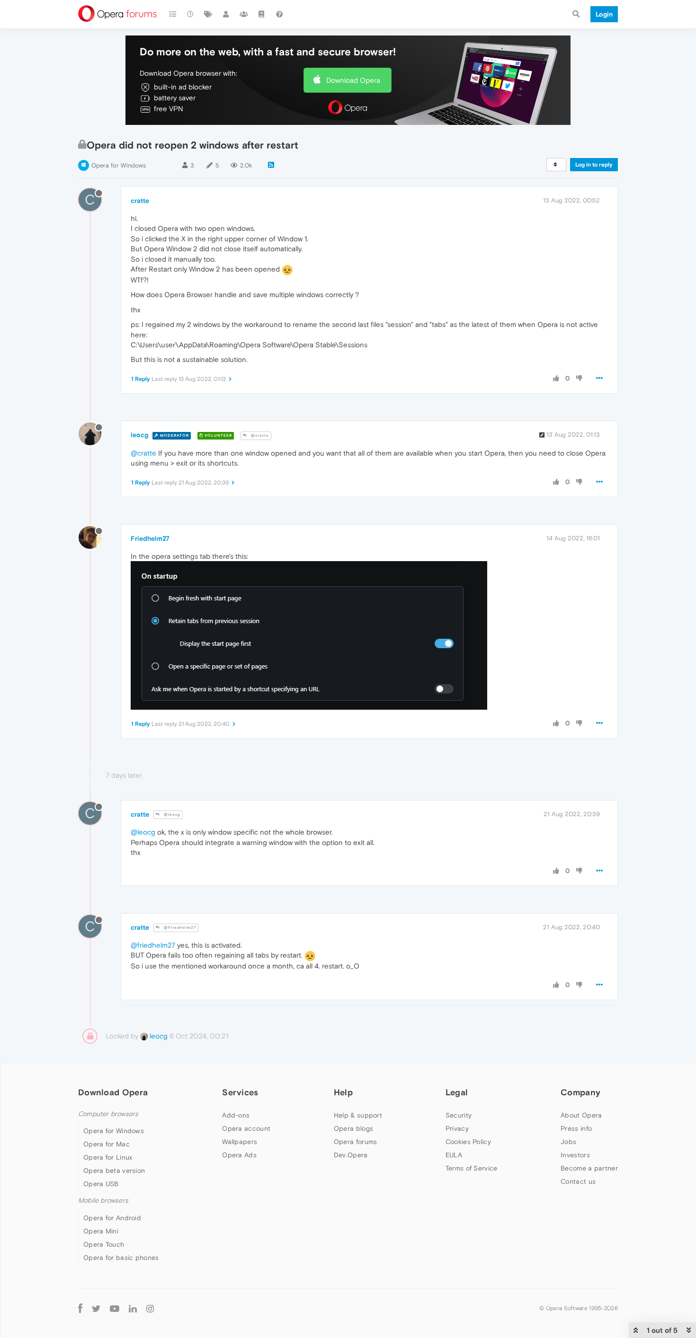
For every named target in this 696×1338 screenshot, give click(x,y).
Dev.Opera (351, 1155)
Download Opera (353, 80)
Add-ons (236, 1115)
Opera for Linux (108, 1157)
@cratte (259, 435)
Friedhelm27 (150, 538)
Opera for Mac (106, 1144)
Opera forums (355, 1141)
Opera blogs (353, 1128)
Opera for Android (112, 1218)
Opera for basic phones (121, 1257)
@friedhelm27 (153, 945)
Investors (575, 1155)
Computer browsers (108, 1114)
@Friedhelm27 (179, 927)
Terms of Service (472, 1168)
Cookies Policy (468, 1141)
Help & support (358, 1115)
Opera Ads (239, 1155)
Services (240, 1092)
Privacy (457, 1128)
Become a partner (589, 1168)
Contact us (578, 1181)
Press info (576, 1128)
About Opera (581, 1115)
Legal (457, 1092)
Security (459, 1115)
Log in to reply (594, 164)
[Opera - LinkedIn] (133, 1308)
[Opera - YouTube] (114, 1308)
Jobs (568, 1141)
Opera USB (101, 1184)
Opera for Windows (118, 165)
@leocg (171, 814)
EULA (454, 1155)
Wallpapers (239, 1141)
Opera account (246, 1128)
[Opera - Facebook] (80, 1308)
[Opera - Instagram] (150, 1308)
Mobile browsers (103, 1201)
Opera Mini (100, 1231)
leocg (139, 435)
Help (343, 1092)
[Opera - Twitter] (96, 1308)
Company (580, 1092)
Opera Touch (103, 1244)
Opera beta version (114, 1170)
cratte (140, 200)
